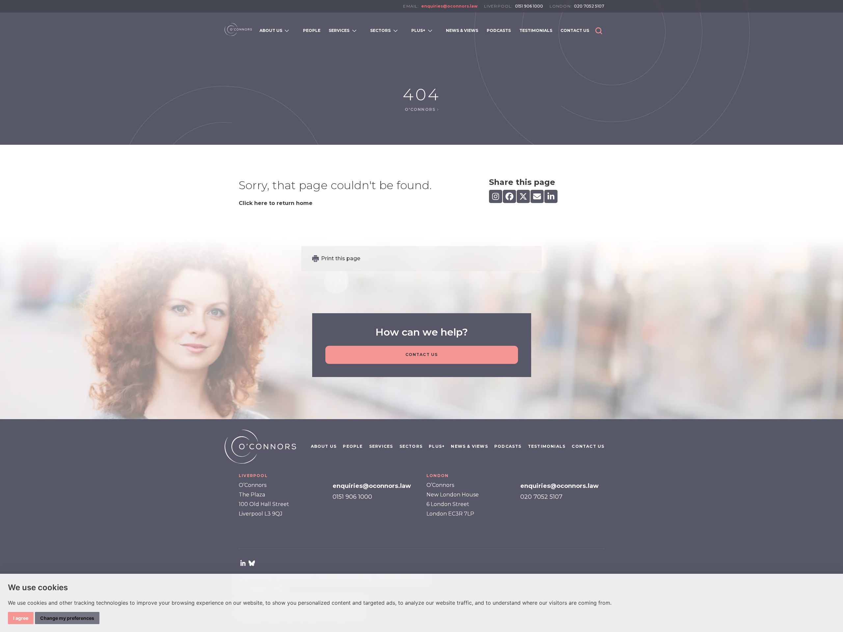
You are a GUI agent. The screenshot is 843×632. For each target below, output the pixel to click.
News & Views (469, 446)
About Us (324, 446)
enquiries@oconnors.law (449, 6)
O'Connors (421, 109)
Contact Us (421, 354)
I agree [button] (20, 618)
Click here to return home (276, 203)
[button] (598, 30)
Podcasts (508, 446)
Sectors (410, 446)
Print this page (340, 258)
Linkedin (243, 563)
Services (381, 446)
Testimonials (546, 446)
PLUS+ (437, 446)
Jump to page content (421, 15)
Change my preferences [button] (67, 618)
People (353, 446)
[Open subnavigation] (288, 30)
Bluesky (251, 563)
